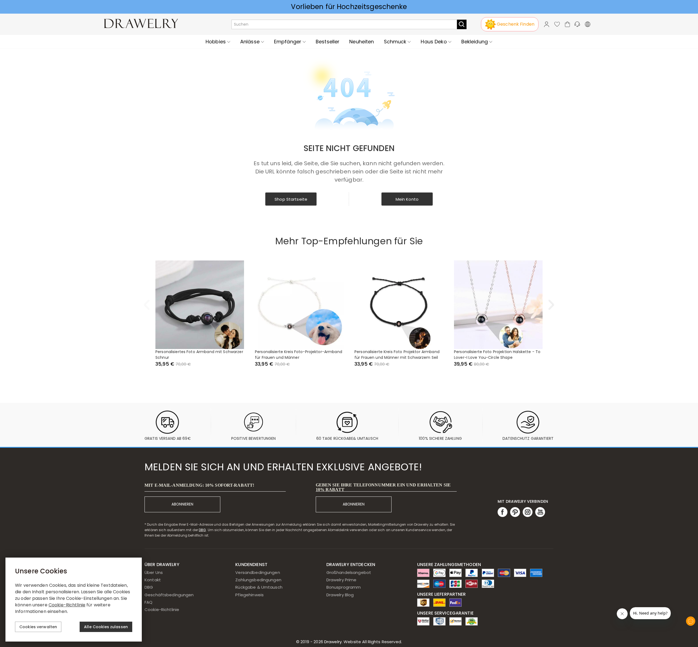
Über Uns (154, 572)
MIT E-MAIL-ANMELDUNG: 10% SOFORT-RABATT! (199, 485)
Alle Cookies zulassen (106, 627)
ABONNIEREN (182, 504)
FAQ (148, 602)
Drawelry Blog (340, 595)
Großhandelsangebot (348, 572)
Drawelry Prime (341, 580)
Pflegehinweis (249, 595)
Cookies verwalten (38, 627)
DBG (202, 530)
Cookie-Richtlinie (162, 609)
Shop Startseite (291, 199)
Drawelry (362, 642)
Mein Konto (407, 199)
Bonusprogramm (343, 587)
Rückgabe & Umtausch (258, 587)
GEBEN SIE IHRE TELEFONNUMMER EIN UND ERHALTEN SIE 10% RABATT (383, 487)
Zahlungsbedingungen (258, 580)
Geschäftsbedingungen (169, 595)
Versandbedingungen (257, 572)
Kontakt (153, 580)
